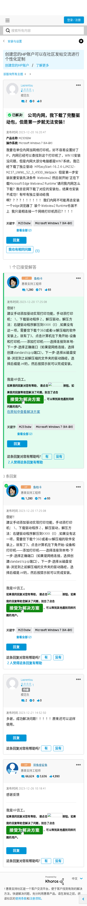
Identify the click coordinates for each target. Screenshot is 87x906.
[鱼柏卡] (13, 282)
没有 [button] (59, 456)
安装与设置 (15, 41)
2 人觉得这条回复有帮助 (25, 462)
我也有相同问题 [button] (19, 249)
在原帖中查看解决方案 (23, 412)
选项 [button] (81, 41)
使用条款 (21, 898)
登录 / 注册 (74, 20)
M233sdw (24, 223)
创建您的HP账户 (17, 65)
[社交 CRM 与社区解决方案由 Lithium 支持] (55, 880)
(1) (37, 251)
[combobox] (43, 30)
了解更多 (42, 65)
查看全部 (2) (24, 230)
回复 (16, 240)
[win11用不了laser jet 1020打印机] (25, 74)
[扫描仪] (30, 74)
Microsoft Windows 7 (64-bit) (53, 223)
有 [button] (47, 456)
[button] (78, 85)
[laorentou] (12, 89)
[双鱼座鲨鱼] (12, 769)
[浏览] (6, 20)
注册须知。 (37, 898)
